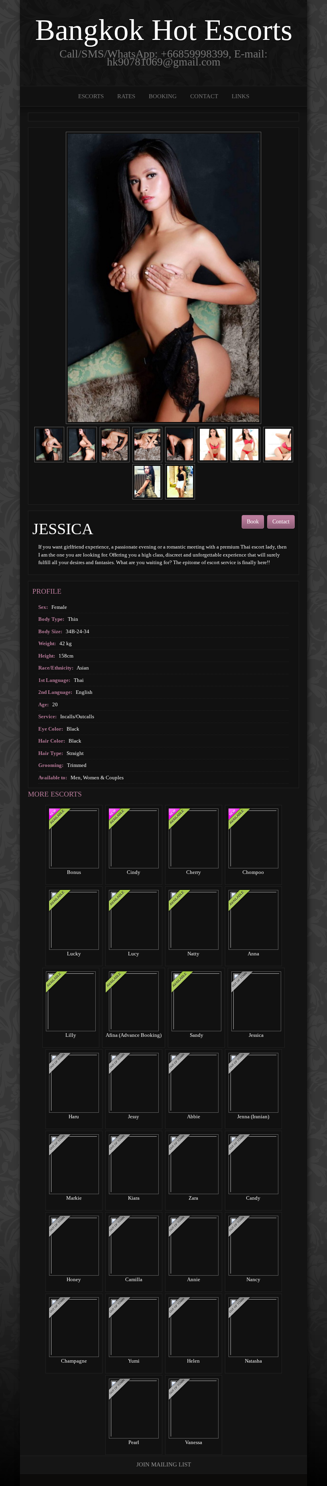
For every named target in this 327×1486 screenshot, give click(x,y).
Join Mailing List (163, 1464)
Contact (204, 96)
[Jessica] (49, 444)
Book (253, 522)
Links (240, 96)
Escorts (91, 96)
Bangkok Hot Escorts (163, 29)
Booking (163, 96)
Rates (126, 96)
